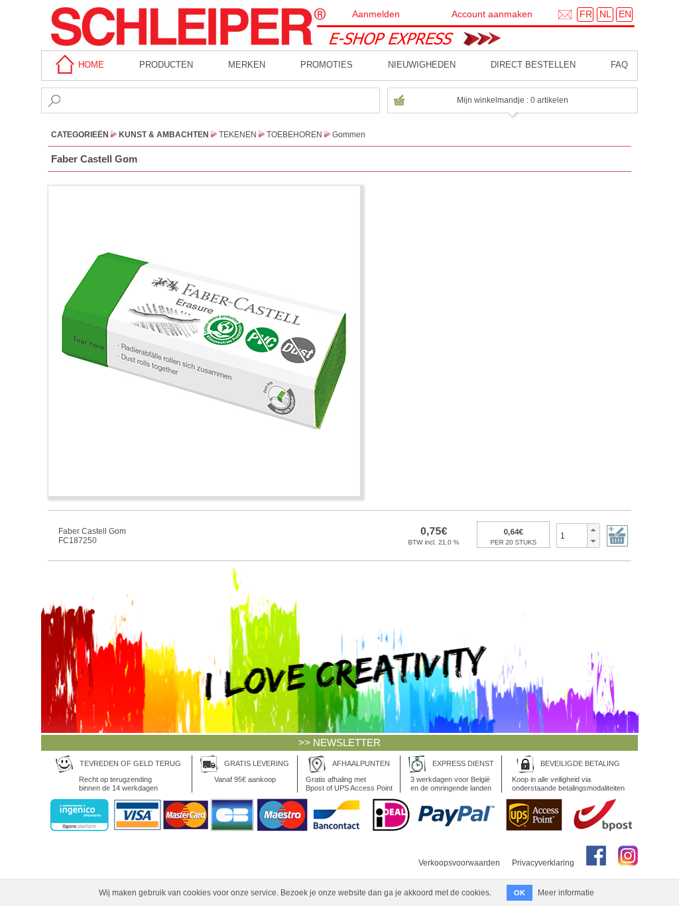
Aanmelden (376, 14)
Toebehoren (294, 134)
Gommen (348, 134)
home (90, 65)
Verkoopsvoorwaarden (459, 863)
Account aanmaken (492, 14)
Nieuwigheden (422, 65)
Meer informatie (566, 892)
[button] (593, 530)
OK (519, 893)
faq (619, 65)
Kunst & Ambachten (164, 134)
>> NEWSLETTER (339, 742)
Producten (166, 65)
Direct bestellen (533, 65)
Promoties (326, 65)
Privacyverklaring (543, 863)
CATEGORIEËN (80, 134)
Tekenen (238, 134)
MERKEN (246, 65)
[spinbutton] (572, 535)
